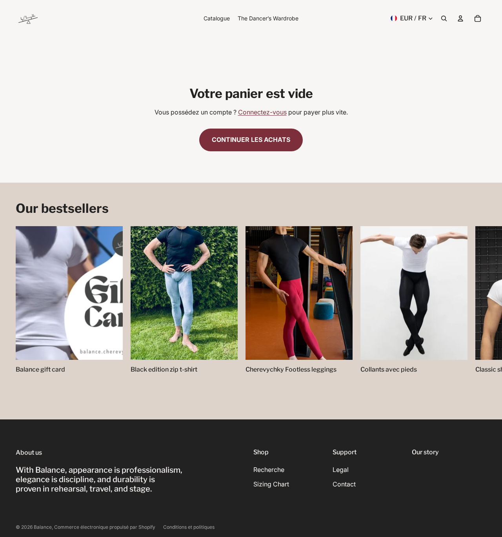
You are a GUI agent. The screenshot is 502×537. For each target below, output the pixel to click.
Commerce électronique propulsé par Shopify (104, 527)
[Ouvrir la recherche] (444, 18)
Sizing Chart (271, 484)
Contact (344, 484)
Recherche (268, 470)
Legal (341, 470)
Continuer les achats (251, 139)
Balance (43, 527)
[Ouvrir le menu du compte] (460, 18)
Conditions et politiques (189, 527)
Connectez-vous (262, 112)
